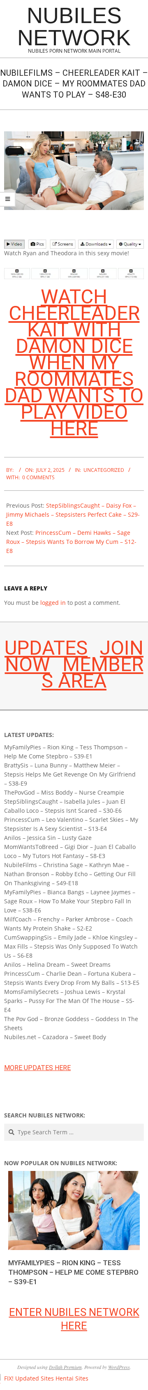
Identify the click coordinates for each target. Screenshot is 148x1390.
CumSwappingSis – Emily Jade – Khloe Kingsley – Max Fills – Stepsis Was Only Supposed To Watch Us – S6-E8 (71, 946)
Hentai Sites (72, 1378)
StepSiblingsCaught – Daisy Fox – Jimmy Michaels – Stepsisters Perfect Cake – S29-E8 (73, 514)
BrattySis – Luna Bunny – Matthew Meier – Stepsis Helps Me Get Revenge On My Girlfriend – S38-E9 (70, 774)
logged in (53, 602)
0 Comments (38, 477)
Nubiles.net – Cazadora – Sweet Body (55, 1037)
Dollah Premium (65, 1367)
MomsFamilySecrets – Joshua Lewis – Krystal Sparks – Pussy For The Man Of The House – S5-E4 (69, 1001)
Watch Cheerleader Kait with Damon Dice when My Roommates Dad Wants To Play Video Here (74, 362)
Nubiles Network (74, 26)
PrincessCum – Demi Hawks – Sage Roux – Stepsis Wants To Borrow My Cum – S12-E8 (71, 542)
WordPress (119, 1367)
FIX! (9, 1378)
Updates (46, 648)
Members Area (92, 673)
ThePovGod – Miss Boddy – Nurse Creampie (64, 792)
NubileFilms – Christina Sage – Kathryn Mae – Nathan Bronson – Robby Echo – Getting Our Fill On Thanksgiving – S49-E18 (70, 874)
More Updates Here (37, 1068)
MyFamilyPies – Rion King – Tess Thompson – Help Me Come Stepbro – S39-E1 (73, 1272)
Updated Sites (34, 1378)
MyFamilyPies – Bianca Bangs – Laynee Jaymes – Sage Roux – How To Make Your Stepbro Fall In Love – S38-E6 (69, 901)
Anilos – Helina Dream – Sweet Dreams (57, 964)
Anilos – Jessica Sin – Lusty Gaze (48, 838)
